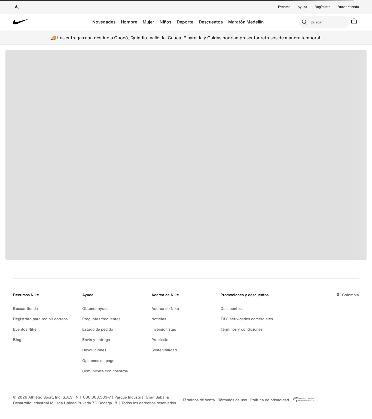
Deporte (185, 22)
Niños (165, 22)
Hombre (129, 22)
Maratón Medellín (246, 22)
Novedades (103, 22)
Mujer (148, 22)
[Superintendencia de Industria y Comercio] (302, 400)
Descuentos (211, 22)
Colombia (350, 295)
